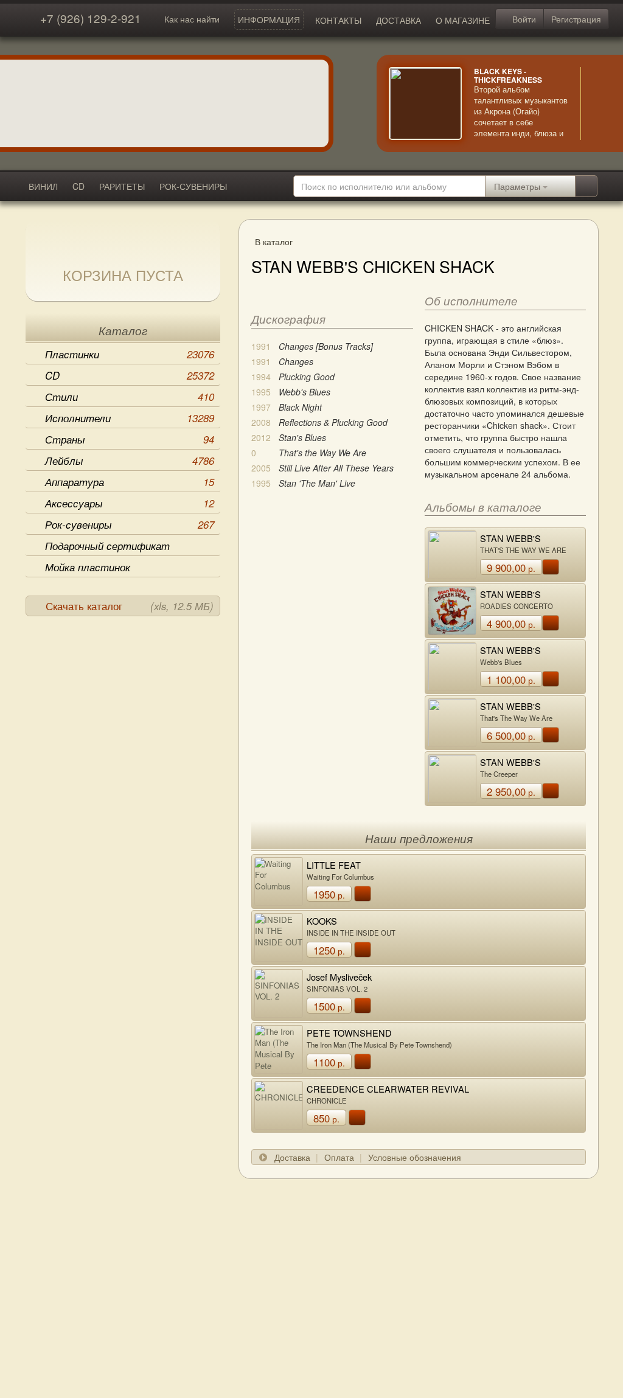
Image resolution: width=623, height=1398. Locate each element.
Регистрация (576, 19)
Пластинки (129, 354)
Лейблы (129, 460)
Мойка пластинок (87, 567)
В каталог (274, 241)
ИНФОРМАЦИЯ (269, 19)
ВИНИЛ (43, 186)
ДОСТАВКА (398, 20)
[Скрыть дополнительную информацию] (598, 103)
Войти (523, 19)
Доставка (292, 1157)
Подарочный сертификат (107, 545)
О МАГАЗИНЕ (463, 20)
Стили (129, 396)
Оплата (339, 1157)
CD (78, 186)
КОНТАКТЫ (338, 20)
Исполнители (129, 418)
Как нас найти (192, 19)
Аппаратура (129, 482)
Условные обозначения (414, 1157)
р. (511, 567)
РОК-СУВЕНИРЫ (193, 186)
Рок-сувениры (129, 524)
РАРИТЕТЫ (122, 186)
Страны (129, 439)
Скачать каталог (130, 606)
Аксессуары (129, 503)
